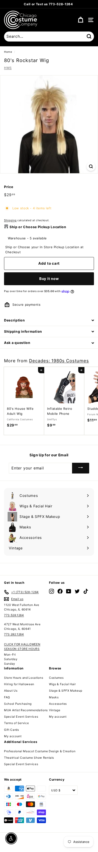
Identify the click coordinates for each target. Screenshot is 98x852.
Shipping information (23, 331)
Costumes (56, 677)
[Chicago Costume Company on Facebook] (60, 591)
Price (8, 187)
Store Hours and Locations (23, 677)
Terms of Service (16, 723)
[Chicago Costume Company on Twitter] (77, 591)
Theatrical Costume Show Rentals (29, 757)
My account (13, 736)
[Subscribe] (80, 468)
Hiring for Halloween (19, 684)
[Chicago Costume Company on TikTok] (85, 591)
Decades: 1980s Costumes (59, 360)
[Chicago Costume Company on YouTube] (68, 591)
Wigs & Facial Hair (62, 684)
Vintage (54, 710)
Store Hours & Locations (72, 4)
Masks (54, 697)
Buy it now (49, 278)
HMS (8, 68)
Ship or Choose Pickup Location (38, 227)
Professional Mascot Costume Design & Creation (39, 751)
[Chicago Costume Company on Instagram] (51, 591)
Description (14, 320)
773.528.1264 (14, 615)
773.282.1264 (14, 634)
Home (8, 51)
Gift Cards (11, 729)
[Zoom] (91, 166)
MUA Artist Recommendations (26, 710)
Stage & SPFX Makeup (65, 690)
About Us (10, 690)
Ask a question (17, 343)
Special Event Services (21, 716)
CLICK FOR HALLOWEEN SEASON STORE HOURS (22, 646)
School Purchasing (18, 703)
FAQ (7, 697)
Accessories (58, 703)
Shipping (10, 220)
